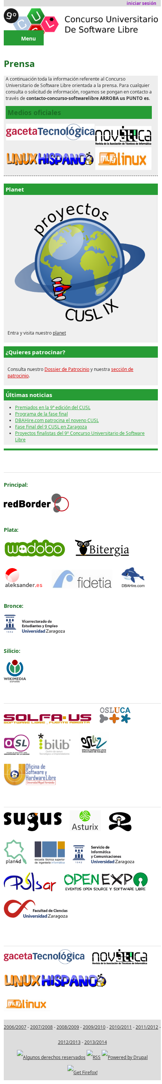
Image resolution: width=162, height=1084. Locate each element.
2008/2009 (68, 1027)
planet (59, 333)
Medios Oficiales (26, 937)
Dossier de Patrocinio (66, 369)
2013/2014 (95, 1042)
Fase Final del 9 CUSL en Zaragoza (51, 427)
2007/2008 (41, 1027)
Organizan (18, 694)
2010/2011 (120, 1027)
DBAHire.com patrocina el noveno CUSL (57, 420)
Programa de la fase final (41, 414)
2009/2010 (94, 1027)
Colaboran (18, 798)
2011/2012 (147, 1027)
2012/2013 (69, 1042)
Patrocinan (18, 463)
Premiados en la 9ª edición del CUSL (52, 407)
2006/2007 (15, 1027)
